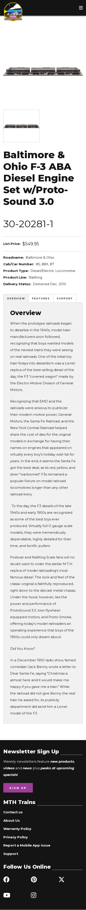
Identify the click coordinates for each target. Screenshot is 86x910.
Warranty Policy (17, 829)
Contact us (13, 812)
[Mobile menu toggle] (81, 7)
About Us (11, 820)
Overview (16, 298)
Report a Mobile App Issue (26, 845)
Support (65, 298)
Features (41, 298)
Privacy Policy (15, 837)
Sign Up (18, 788)
